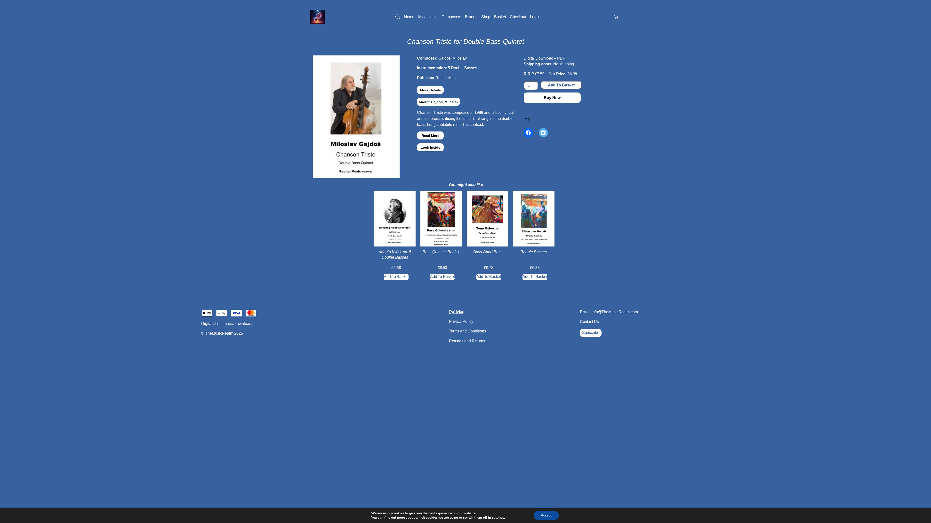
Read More (430, 136)
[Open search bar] (397, 17)
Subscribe (590, 333)
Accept (546, 515)
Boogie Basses (534, 252)
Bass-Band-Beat (487, 252)
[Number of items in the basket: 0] (616, 17)
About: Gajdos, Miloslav (438, 102)
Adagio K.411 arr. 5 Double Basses (394, 254)
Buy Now (552, 98)
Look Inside (430, 147)
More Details (430, 90)
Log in (535, 17)
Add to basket (561, 85)
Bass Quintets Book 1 (441, 252)
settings (498, 517)
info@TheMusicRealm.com (615, 312)
